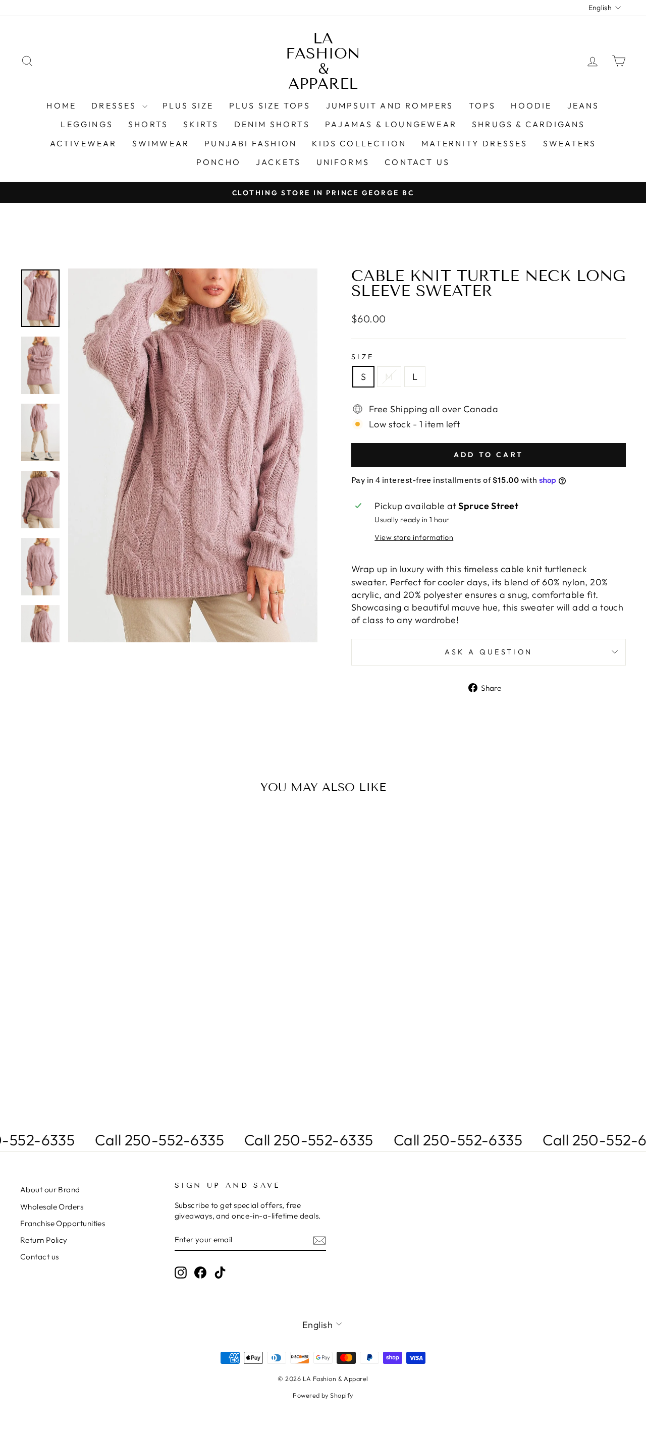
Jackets (278, 162)
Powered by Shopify (323, 1395)
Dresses (115, 105)
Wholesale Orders (51, 1206)
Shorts (148, 124)
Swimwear (161, 143)
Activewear (83, 143)
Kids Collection (359, 143)
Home (61, 105)
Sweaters (570, 143)
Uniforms (343, 162)
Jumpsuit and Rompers (390, 105)
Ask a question (488, 651)
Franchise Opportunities (62, 1223)
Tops (482, 105)
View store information (413, 537)
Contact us (417, 162)
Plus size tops (270, 105)
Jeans (583, 105)
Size (362, 356)
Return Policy (44, 1240)
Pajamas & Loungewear (391, 124)
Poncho (218, 162)
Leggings (87, 124)
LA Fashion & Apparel (323, 61)
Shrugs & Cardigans (528, 124)
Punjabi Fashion (250, 143)
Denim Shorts (272, 124)
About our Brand (50, 1189)
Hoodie (531, 105)
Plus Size (188, 105)
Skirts (201, 124)
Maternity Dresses (474, 143)
